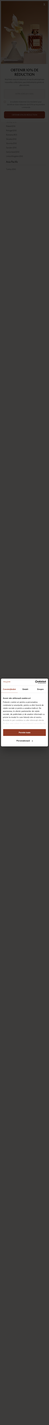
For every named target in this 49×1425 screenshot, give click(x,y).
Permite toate (24, 732)
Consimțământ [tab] (9, 689)
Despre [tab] (40, 689)
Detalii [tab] (25, 689)
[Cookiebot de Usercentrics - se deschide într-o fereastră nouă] (35, 682)
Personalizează (23, 741)
